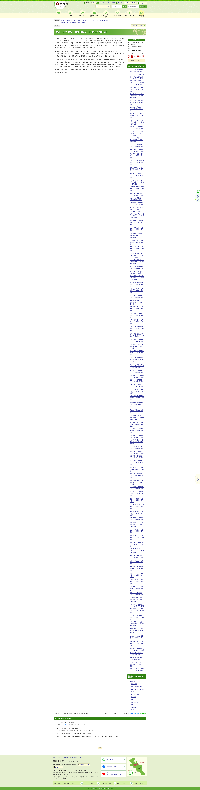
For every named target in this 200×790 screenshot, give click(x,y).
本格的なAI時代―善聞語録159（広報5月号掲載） (137, 290)
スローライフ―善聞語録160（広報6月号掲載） (137, 284)
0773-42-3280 (61, 770)
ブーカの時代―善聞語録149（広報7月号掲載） (137, 352)
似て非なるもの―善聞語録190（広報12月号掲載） (137, 89)
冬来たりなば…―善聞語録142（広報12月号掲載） (137, 391)
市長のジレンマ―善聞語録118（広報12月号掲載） (137, 537)
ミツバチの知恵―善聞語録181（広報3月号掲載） (137, 155)
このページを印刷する (137, 25)
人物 (132, 704)
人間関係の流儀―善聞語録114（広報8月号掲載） (137, 561)
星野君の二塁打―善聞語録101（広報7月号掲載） (137, 643)
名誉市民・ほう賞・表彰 (137, 689)
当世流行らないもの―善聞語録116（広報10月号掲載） (137, 550)
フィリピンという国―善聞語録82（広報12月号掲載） (137, 95)
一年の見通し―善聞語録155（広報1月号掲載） (137, 315)
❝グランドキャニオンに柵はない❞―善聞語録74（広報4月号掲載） (137, 76)
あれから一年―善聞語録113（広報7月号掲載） (137, 568)
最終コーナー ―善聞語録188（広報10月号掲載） (137, 115)
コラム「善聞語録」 (102, 20)
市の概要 (133, 697)
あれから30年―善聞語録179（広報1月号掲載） (137, 168)
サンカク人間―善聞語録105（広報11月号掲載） (137, 617)
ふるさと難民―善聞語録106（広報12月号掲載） (137, 610)
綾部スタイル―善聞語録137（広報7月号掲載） (137, 424)
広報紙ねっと (134, 702)
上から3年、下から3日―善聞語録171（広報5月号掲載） (137, 215)
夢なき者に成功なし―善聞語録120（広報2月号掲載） (137, 524)
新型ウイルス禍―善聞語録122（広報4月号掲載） (137, 513)
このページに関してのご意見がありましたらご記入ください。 (74, 734)
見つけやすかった (63, 730)
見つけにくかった (88, 730)
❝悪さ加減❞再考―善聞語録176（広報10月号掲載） (137, 188)
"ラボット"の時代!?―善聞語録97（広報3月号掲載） (137, 664)
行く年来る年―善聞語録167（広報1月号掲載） (137, 242)
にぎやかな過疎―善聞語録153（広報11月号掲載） (137, 328)
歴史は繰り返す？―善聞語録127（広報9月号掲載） (137, 482)
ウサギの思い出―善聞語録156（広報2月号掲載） (137, 308)
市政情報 (69, 20)
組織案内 (66, 757)
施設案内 (133, 707)
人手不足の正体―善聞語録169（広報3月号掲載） (137, 228)
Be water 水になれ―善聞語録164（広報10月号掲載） (137, 261)
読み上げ (105, 2)
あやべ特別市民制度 (136, 686)
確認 (100, 747)
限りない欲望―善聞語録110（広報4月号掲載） (137, 588)
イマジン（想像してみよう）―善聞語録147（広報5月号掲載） (137, 365)
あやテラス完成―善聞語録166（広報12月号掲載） (137, 248)
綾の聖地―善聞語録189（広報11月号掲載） (136, 108)
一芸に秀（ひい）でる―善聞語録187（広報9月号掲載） (137, 122)
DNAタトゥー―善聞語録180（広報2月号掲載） (137, 162)
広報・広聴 (77, 20)
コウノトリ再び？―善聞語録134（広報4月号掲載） (137, 441)
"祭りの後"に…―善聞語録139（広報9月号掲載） (137, 410)
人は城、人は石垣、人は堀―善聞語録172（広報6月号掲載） (137, 209)
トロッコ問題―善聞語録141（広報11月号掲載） (137, 397)
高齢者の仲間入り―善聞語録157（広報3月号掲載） (137, 302)
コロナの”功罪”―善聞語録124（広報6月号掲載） (137, 500)
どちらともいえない (71, 724)
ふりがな (120, 2)
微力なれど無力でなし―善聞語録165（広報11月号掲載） (137, 255)
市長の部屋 (134, 684)
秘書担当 (132, 681)
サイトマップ (57, 757)
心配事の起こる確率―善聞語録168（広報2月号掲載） (137, 235)
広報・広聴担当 (134, 694)
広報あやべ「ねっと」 (89, 20)
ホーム (62, 20)
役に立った (61, 724)
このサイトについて (76, 757)
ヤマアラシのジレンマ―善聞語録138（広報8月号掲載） (137, 417)
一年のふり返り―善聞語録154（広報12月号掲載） (137, 321)
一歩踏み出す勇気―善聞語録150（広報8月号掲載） (137, 346)
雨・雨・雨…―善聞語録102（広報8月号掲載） (137, 636)
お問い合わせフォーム (136, 60)
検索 (125, 6)
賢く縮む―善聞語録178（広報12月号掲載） (136, 175)
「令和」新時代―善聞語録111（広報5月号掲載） (137, 581)
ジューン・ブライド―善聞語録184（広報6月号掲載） (137, 139)
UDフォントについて (104, 6)
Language (143, 2)
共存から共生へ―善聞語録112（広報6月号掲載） (137, 575)
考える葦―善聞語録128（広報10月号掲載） (136, 475)
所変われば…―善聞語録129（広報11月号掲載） (137, 469)
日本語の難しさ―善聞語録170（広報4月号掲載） (137, 222)
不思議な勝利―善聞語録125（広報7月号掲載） (137, 493)
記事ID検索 (143, 6)
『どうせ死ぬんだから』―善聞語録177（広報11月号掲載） (137, 182)
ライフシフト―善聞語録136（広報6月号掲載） (137, 430)
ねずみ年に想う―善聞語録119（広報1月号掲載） (137, 530)
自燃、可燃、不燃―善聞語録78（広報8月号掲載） (137, 102)
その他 (133, 691)
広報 (132, 699)
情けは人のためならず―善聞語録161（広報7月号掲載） (137, 277)
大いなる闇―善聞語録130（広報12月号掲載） (137, 462)
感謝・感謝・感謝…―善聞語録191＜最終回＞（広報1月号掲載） (137, 82)
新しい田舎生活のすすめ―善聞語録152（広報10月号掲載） (137, 334)
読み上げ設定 (111, 2)
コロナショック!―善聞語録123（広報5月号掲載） (137, 506)
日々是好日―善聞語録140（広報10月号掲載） (137, 404)
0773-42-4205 (136, 51)
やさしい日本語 (131, 2)
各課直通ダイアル (84, 764)
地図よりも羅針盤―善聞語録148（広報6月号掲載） (137, 359)
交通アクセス (59, 767)
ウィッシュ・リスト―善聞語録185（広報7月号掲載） (137, 133)
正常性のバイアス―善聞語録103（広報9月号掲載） (137, 630)
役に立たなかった (84, 724)
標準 (94, 2)
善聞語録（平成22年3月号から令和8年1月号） (74, 22)
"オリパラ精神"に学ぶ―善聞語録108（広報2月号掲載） (137, 599)
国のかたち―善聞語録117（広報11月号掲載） (137, 544)
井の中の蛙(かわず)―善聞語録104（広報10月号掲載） (137, 623)
